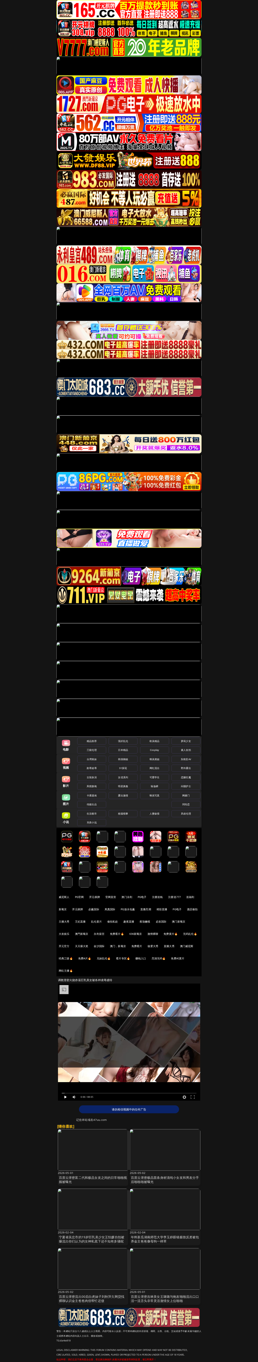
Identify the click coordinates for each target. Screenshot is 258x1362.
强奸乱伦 (123, 741)
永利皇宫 (99, 934)
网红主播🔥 (66, 970)
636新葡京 (135, 934)
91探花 (123, 768)
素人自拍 (186, 750)
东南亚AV (186, 759)
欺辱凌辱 (92, 768)
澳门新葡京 (178, 921)
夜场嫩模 (145, 921)
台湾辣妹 (92, 759)
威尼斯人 (64, 897)
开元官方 (64, 946)
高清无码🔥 (159, 958)
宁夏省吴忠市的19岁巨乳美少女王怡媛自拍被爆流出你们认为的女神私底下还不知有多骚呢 (91, 1239)
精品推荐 (92, 741)
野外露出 (186, 768)
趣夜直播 (128, 921)
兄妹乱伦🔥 (104, 958)
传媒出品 (92, 804)
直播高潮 (145, 909)
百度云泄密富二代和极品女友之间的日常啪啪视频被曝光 (93, 1179)
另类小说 (92, 822)
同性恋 (186, 804)
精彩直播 (162, 909)
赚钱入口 (140, 958)
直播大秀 (169, 946)
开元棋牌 (94, 897)
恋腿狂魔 (186, 777)
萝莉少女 (186, 741)
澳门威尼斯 (186, 946)
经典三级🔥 (66, 958)
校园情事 (123, 813)
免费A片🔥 (84, 958)
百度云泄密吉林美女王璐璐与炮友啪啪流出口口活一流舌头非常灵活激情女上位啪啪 (165, 1298)
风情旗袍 (92, 786)
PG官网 (79, 897)
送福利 (190, 897)
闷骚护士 (186, 786)
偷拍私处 (112, 921)
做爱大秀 (153, 946)
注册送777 (174, 897)
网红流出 (155, 768)
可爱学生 (155, 777)
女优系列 (123, 777)
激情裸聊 (153, 934)
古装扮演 (92, 777)
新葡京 (63, 909)
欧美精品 (155, 741)
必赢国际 (93, 909)
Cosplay (154, 750)
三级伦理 (92, 750)
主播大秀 (64, 921)
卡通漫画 (92, 795)
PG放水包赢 (128, 909)
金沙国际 (99, 946)
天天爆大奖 (81, 946)
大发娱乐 (64, 934)
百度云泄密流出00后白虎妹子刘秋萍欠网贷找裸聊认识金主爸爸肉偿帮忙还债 (91, 1298)
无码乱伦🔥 (190, 934)
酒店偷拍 (192, 909)
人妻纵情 (155, 813)
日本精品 (123, 750)
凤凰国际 (110, 909)
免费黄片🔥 (171, 934)
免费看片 (136, 946)
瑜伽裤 (154, 786)
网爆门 (186, 795)
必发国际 (161, 921)
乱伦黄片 (96, 921)
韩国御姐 (123, 759)
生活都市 (92, 813)
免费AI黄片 (177, 958)
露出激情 (123, 795)
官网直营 (110, 897)
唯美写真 (155, 795)
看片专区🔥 (123, 958)
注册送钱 (157, 897)
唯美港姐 (155, 759)
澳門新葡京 (81, 934)
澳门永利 (126, 897)
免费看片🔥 (117, 934)
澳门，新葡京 (118, 946)
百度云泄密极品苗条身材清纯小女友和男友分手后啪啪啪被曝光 (165, 1179)
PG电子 (142, 897)
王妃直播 (80, 921)
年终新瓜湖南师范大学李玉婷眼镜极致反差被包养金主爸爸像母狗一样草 (165, 1239)
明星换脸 (123, 786)
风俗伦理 (186, 813)
